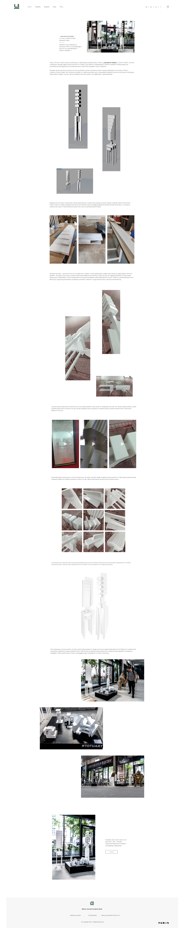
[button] (168, 7)
